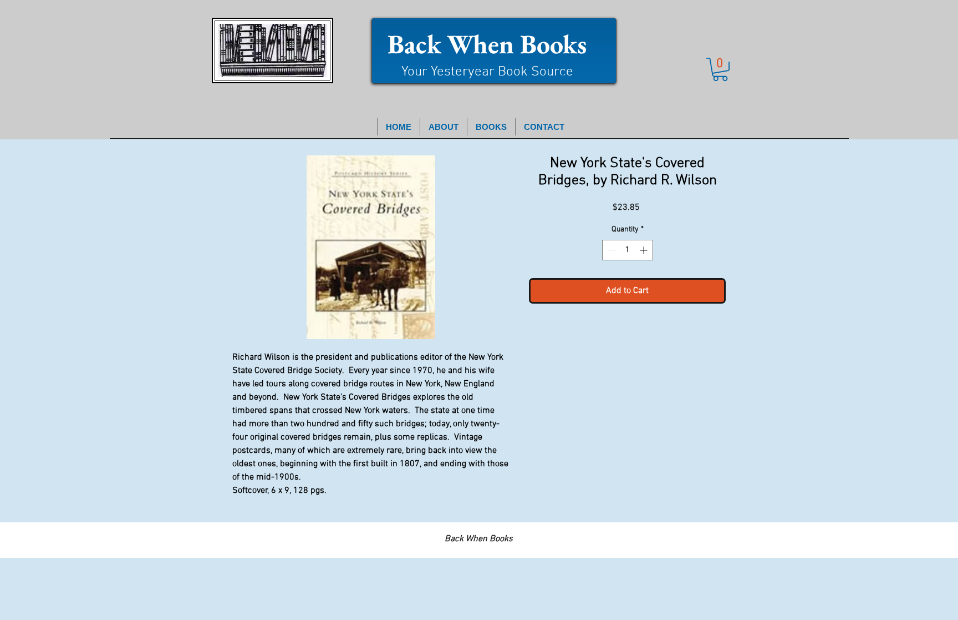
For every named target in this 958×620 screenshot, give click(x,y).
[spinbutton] (628, 250)
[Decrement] (611, 250)
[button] (720, 69)
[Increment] (644, 250)
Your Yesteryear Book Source (487, 72)
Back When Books (487, 44)
